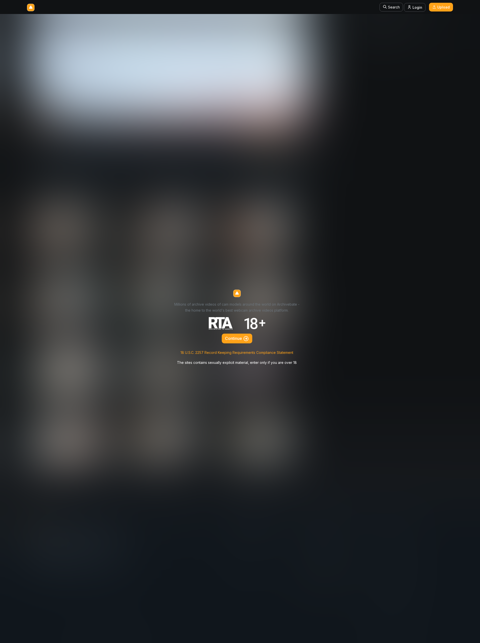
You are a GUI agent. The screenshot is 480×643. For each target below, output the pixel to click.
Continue (234, 338)
